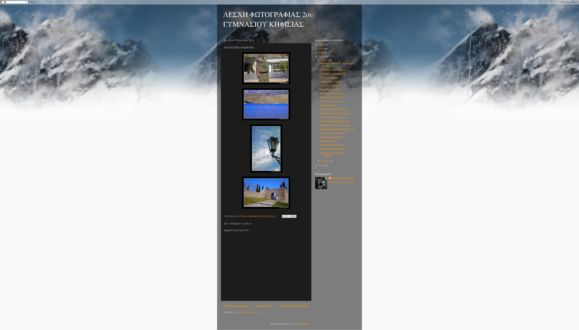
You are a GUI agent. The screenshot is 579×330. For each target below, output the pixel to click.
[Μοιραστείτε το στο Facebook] (292, 216)
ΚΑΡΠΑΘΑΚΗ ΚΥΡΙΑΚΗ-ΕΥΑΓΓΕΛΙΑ (337, 129)
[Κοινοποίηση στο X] (289, 216)
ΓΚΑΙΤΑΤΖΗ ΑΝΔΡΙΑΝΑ (331, 137)
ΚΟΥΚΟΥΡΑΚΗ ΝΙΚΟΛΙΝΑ (332, 117)
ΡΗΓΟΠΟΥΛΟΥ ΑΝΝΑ (330, 90)
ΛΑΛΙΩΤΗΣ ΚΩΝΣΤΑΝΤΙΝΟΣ (334, 109)
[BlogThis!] (286, 216)
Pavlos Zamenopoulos (343, 178)
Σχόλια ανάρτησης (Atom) (248, 312)
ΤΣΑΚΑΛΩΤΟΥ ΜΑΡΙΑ (330, 82)
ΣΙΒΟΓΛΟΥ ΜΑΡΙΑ (329, 86)
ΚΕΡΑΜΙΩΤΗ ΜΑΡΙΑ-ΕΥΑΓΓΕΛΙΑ (335, 125)
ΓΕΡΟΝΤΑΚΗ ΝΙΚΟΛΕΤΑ (332, 145)
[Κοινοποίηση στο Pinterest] (294, 216)
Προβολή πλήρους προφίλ (341, 182)
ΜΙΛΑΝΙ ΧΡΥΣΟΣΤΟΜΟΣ (332, 97)
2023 (321, 45)
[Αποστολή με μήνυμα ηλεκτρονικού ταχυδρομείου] (283, 216)
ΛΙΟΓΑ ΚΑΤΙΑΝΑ (327, 105)
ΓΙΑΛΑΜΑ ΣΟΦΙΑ (328, 141)
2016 (321, 53)
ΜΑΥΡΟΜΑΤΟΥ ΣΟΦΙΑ (331, 102)
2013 (321, 165)
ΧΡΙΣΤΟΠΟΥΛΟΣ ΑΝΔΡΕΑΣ (333, 70)
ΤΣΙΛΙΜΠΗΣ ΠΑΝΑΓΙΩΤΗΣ (333, 74)
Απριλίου (325, 160)
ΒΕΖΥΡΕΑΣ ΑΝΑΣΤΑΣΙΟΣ (332, 149)
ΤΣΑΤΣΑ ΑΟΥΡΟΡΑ (329, 78)
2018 (321, 48)
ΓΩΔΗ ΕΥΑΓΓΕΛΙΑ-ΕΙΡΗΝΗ (333, 133)
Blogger (305, 324)
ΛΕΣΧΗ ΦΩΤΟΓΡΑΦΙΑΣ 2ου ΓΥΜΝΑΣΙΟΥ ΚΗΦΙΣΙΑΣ (268, 19)
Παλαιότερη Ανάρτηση (294, 305)
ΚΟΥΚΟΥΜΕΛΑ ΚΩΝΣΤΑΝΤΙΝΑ (335, 121)
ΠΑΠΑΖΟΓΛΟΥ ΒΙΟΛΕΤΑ (332, 94)
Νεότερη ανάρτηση (236, 305)
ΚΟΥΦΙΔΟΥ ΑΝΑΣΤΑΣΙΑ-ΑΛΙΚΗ (335, 113)
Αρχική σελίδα (264, 305)
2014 (321, 56)
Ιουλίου (324, 60)
